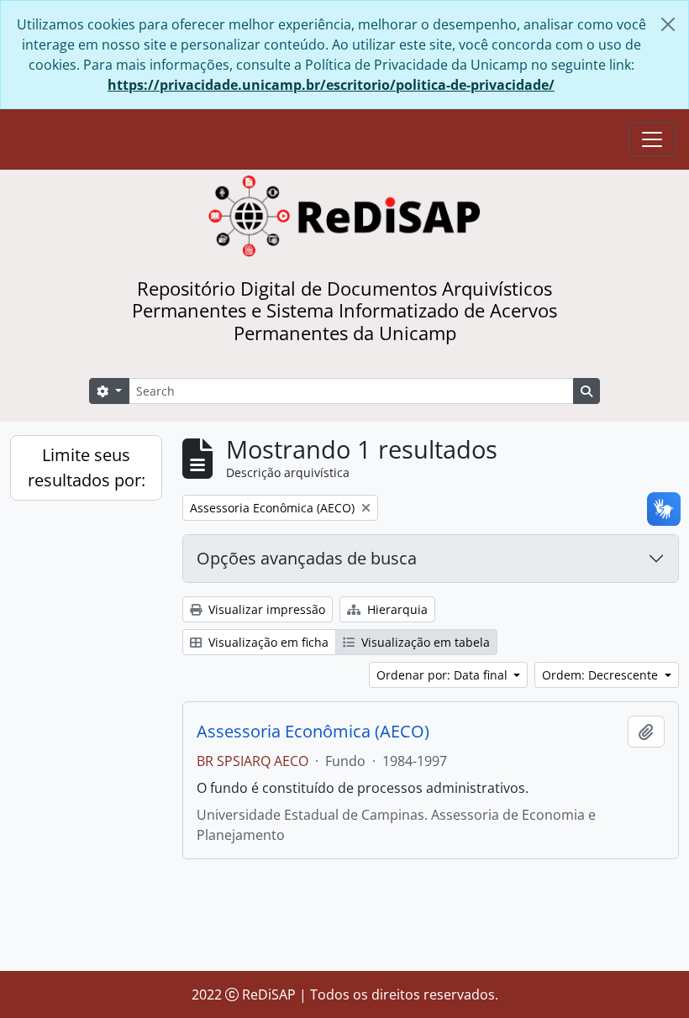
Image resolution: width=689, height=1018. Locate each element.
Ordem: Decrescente (601, 675)
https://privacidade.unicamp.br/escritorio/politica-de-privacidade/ (331, 85)
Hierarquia (396, 609)
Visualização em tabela (424, 642)
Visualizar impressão (265, 609)
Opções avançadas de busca (307, 558)
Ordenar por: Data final (443, 675)
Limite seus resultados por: (86, 467)
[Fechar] (668, 24)
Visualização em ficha (267, 642)
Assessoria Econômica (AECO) (313, 732)
